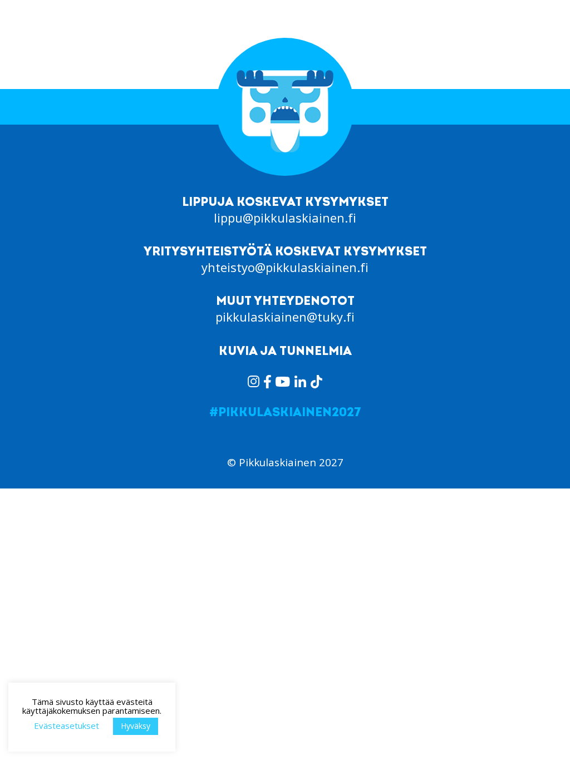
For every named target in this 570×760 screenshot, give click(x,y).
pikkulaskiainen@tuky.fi (285, 316)
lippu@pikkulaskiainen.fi (285, 217)
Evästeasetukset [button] (66, 725)
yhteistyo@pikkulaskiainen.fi (285, 267)
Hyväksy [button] (135, 725)
